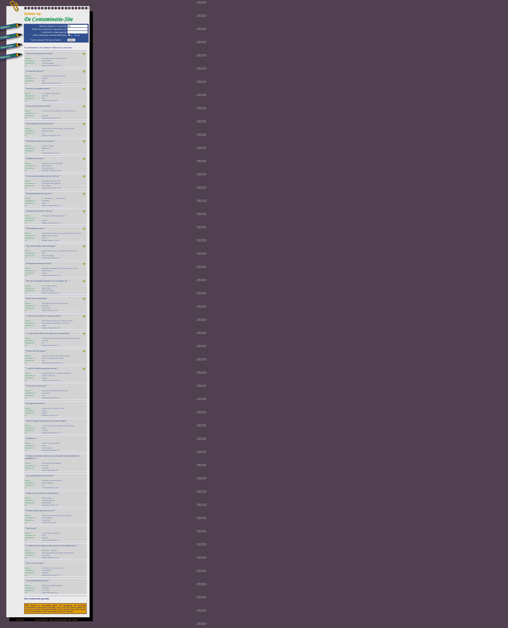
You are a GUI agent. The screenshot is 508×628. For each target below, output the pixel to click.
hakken (34, 228)
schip (50, 53)
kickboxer (32, 141)
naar (55, 333)
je (38, 333)
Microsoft (29, 421)
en (38, 106)
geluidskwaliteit (34, 580)
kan (56, 545)
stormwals (50, 141)
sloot (43, 106)
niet (63, 545)
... (27, 333)
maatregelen (39, 281)
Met (27, 298)
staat (35, 158)
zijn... (66, 281)
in (44, 53)
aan (54, 421)
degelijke (40, 88)
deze (40, 456)
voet (50, 421)
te (59, 421)
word (35, 333)
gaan (34, 528)
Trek (28, 228)
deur (33, 298)
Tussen (29, 106)
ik (34, 53)
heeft (31, 88)
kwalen (52, 246)
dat (27, 211)
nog (52, 368)
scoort (36, 456)
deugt (38, 368)
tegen (44, 246)
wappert (36, 421)
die (27, 351)
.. (26, 368)
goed (46, 580)
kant (34, 71)
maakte (31, 545)
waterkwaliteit (71, 456)
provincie (46, 456)
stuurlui (36, 510)
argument (32, 211)
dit (27, 71)
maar (50, 545)
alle (48, 246)
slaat (30, 71)
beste (31, 510)
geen (33, 246)
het (46, 53)
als (42, 141)
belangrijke (29, 458)
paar (38, 545)
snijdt (31, 403)
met (41, 421)
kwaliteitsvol (30, 438)
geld (44, 421)
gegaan (61, 281)
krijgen (63, 421)
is (30, 246)
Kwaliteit (29, 158)
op (54, 456)
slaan (40, 123)
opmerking (34, 476)
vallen (48, 106)
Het (27, 403)
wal (41, 53)
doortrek (41, 493)
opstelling (32, 193)
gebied (60, 456)
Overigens (30, 456)
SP (34, 368)
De (27, 510)
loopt (30, 316)
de (39, 53)
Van (27, 563)
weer (41, 333)
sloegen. (43, 351)
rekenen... (73, 545)
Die (27, 141)
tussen (34, 316)
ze (51, 281)
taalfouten (44, 545)
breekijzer (38, 246)
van (36, 53)
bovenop (40, 158)
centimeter (54, 493)
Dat (27, 246)
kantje (51, 333)
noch (38, 71)
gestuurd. (66, 333)
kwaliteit (46, 88)
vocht (38, 141)
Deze (28, 123)
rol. (34, 458)
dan (31, 333)
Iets (27, 88)
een (35, 88)
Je (27, 545)
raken (41, 510)
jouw (28, 476)
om (48, 421)
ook (29, 368)
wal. (49, 193)
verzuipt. (57, 316)
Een (27, 281)
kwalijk (67, 545)
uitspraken (34, 123)
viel (32, 53)
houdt (39, 211)
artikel (42, 176)
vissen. (44, 386)
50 (49, 493)
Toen (28, 53)
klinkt (42, 580)
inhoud (31, 176)
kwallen (29, 493)
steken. (43, 298)
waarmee (47, 281)
